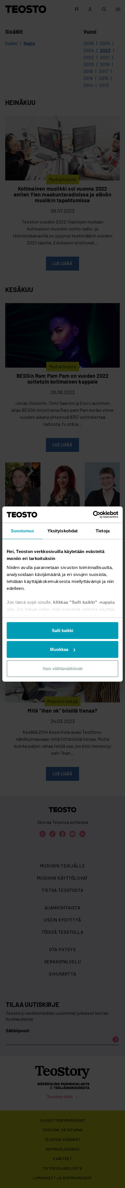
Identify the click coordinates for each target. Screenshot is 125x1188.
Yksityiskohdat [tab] (62, 530)
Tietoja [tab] (103, 530)
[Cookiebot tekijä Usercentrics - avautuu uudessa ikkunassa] (92, 514)
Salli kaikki (62, 630)
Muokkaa (59, 649)
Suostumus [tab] (22, 530)
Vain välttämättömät (62, 668)
